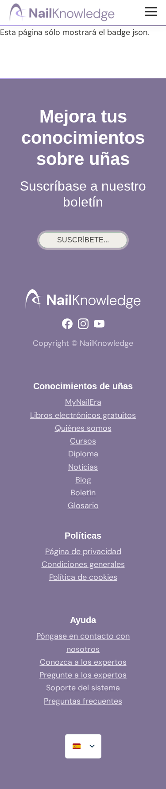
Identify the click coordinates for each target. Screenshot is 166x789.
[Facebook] (67, 323)
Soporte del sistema (83, 687)
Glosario (83, 505)
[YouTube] (99, 323)
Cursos (83, 441)
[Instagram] (83, 323)
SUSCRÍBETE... (83, 240)
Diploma (83, 453)
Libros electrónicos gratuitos (83, 415)
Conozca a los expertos (83, 662)
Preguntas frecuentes (83, 701)
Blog (83, 480)
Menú (152, 11)
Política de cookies (83, 577)
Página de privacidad (83, 551)
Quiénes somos (83, 428)
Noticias (83, 467)
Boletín (83, 492)
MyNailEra (83, 402)
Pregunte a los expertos (83, 675)
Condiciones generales (83, 564)
